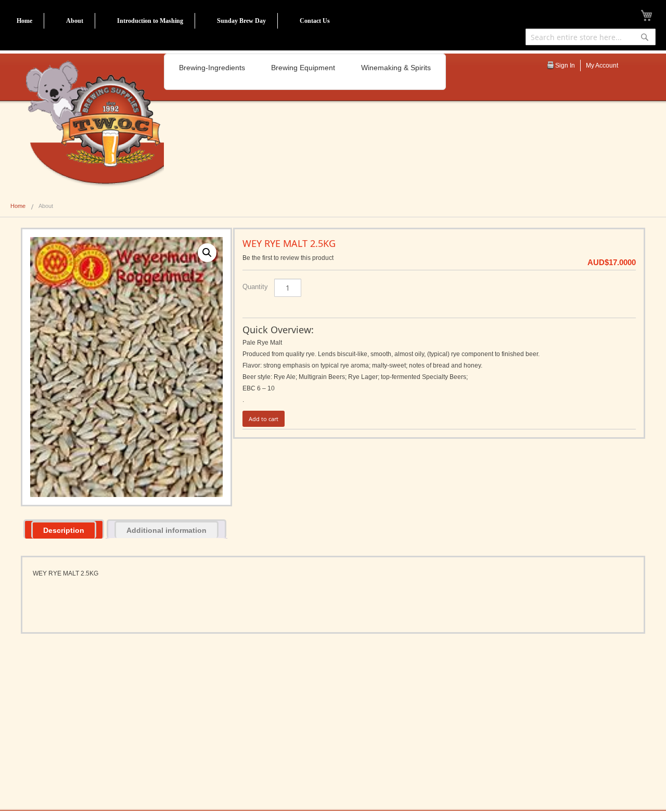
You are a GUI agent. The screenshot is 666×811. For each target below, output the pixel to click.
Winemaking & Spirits (396, 67)
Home (24, 20)
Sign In (565, 65)
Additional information (166, 530)
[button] (207, 252)
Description (63, 530)
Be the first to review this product (288, 257)
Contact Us (315, 20)
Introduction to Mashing (150, 20)
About (74, 20)
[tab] (63, 529)
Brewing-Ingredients (212, 67)
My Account (602, 65)
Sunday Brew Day (241, 20)
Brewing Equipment (303, 67)
